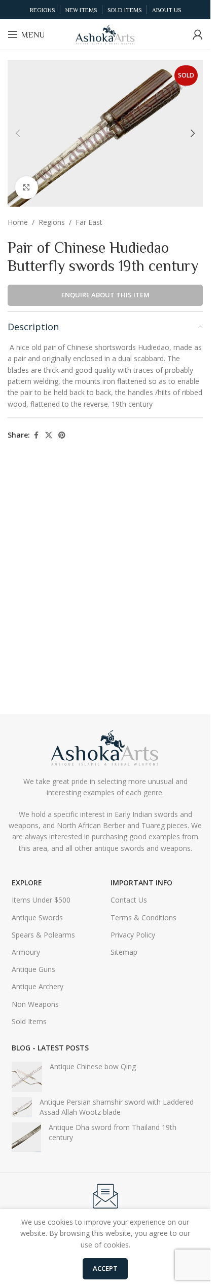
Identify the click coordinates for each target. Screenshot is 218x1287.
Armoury (26, 952)
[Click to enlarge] (26, 187)
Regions (52, 222)
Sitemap (124, 952)
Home (18, 222)
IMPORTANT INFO (141, 882)
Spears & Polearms (43, 935)
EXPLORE (27, 882)
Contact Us (129, 900)
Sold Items (29, 1021)
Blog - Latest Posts (50, 1047)
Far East (89, 222)
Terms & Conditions (143, 917)
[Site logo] (105, 33)
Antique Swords (37, 917)
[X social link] (48, 435)
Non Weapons (35, 1004)
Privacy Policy (133, 935)
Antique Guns (33, 969)
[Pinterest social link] (61, 435)
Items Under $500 (41, 900)
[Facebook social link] (36, 435)
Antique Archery (37, 986)
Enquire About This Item (105, 294)
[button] (18, 133)
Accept (105, 1268)
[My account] (198, 34)
